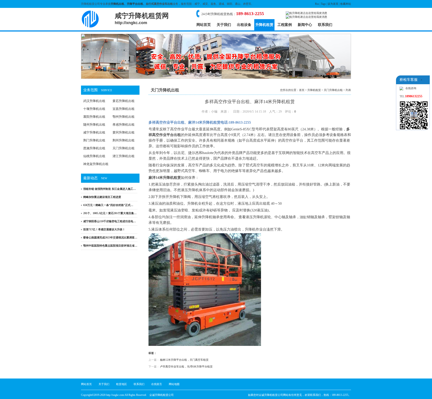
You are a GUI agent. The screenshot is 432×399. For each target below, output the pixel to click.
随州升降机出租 (94, 124)
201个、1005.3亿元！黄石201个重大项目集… (110, 213)
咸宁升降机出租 (94, 132)
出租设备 (244, 25)
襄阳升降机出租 (94, 116)
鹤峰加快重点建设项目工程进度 (102, 197)
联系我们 (325, 25)
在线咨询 (410, 88)
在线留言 (156, 384)
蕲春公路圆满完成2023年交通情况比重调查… (110, 237)
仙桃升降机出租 (94, 156)
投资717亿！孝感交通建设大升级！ (104, 229)
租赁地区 (121, 384)
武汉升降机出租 (94, 101)
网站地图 (174, 384)
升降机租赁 (264, 25)
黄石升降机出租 (123, 101)
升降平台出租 (135, 3)
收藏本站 (345, 3)
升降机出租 (117, 3)
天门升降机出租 (123, 148)
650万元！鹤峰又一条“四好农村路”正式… (108, 205)
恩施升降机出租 (94, 148)
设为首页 (333, 3)
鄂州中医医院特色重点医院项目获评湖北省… (110, 245)
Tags (323, 3)
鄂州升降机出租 (123, 116)
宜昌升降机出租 (123, 109)
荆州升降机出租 (123, 140)
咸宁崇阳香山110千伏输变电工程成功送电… (109, 221)
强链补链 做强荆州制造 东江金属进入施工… (109, 188)
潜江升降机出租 (123, 156)
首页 (301, 90)
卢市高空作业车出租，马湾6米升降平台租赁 (186, 366)
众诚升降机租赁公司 (161, 395)
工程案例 (284, 25)
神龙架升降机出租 (95, 164)
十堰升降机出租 (94, 109)
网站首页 (203, 25)
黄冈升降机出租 (123, 132)
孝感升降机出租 (123, 124)
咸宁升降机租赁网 (142, 18)
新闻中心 (305, 25)
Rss (317, 3)
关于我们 (224, 25)
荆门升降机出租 (94, 140)
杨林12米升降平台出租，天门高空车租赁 (184, 359)
